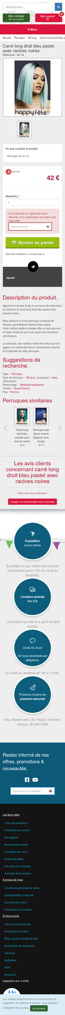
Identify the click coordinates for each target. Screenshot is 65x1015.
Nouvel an (10, 974)
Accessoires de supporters (20, 945)
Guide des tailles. (14, 859)
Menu (33, 29)
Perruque (17, 374)
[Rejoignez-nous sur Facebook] (27, 779)
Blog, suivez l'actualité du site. (22, 938)
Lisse (54, 377)
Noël (7, 967)
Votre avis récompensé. (18, 924)
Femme (14, 392)
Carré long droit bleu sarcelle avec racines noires (22, 435)
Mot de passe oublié (16, 844)
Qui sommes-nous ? (16, 902)
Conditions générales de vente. (22, 888)
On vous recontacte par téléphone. (32, 658)
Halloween (10, 960)
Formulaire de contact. (17, 830)
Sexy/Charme (22, 388)
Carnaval (10, 953)
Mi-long (30, 377)
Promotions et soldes (17, 931)
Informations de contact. (18, 909)
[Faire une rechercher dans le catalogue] (58, 7)
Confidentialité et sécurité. (19, 895)
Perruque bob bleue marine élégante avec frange (41, 435)
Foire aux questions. (16, 823)
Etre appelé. (11, 837)
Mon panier (51, 17)
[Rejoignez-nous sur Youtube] (35, 779)
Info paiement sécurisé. (18, 866)
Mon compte (16, 17)
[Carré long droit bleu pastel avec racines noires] (24, 129)
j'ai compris (38, 1008)
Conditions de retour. (16, 851)
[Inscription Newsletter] (51, 791)
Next (59, 427)
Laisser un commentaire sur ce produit (32, 501)
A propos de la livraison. (18, 873)
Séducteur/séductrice (32, 384)
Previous (5, 427)
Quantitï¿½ (12, 196)
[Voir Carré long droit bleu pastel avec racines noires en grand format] (32, 87)
